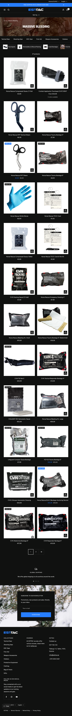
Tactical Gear (6, 39)
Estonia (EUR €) (53, 1)
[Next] (41, 551)
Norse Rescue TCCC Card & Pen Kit (52, 256)
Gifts (5, 673)
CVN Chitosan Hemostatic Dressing (19, 500)
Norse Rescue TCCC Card (53, 216)
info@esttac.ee (54, 655)
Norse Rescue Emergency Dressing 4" (53, 297)
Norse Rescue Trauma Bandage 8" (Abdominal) (52, 338)
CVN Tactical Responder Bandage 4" (52, 378)
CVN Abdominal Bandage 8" (19, 541)
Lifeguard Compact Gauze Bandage (19, 460)
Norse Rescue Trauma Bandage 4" (52, 135)
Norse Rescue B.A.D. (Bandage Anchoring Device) (52, 500)
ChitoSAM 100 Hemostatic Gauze (19, 419)
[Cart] (67, 10)
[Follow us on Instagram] (11, 696)
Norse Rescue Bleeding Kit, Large (52, 419)
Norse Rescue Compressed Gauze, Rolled (19, 256)
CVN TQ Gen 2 (19, 378)
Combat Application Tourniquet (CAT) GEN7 (53, 91)
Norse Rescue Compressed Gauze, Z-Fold (19, 91)
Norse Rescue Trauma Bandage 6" (52, 175)
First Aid (39, 39)
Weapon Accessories (52, 39)
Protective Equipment (11, 662)
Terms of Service (15, 710)
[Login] (63, 10)
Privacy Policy (37, 710)
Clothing (6, 666)
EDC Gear (29, 39)
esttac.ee (34, 646)
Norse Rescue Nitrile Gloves (19, 216)
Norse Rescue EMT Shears (19, 175)
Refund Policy (26, 710)
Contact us (52, 641)
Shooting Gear (18, 39)
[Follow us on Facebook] (6, 696)
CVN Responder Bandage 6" (53, 541)
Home (5, 20)
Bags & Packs (8, 669)
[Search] (8, 10)
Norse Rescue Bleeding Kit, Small (19, 338)
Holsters (65, 39)
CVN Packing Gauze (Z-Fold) (19, 297)
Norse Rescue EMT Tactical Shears (19, 135)
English (63, 1)
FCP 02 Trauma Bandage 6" (52, 460)
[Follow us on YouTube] (16, 696)
